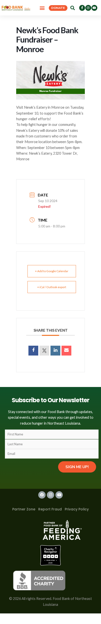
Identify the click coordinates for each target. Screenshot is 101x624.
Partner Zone (23, 509)
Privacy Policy (77, 509)
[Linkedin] (55, 351)
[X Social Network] (44, 351)
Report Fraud (50, 509)
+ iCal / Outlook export (51, 287)
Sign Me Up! (77, 467)
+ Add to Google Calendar (51, 271)
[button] (42, 8)
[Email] (66, 351)
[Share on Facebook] (33, 351)
